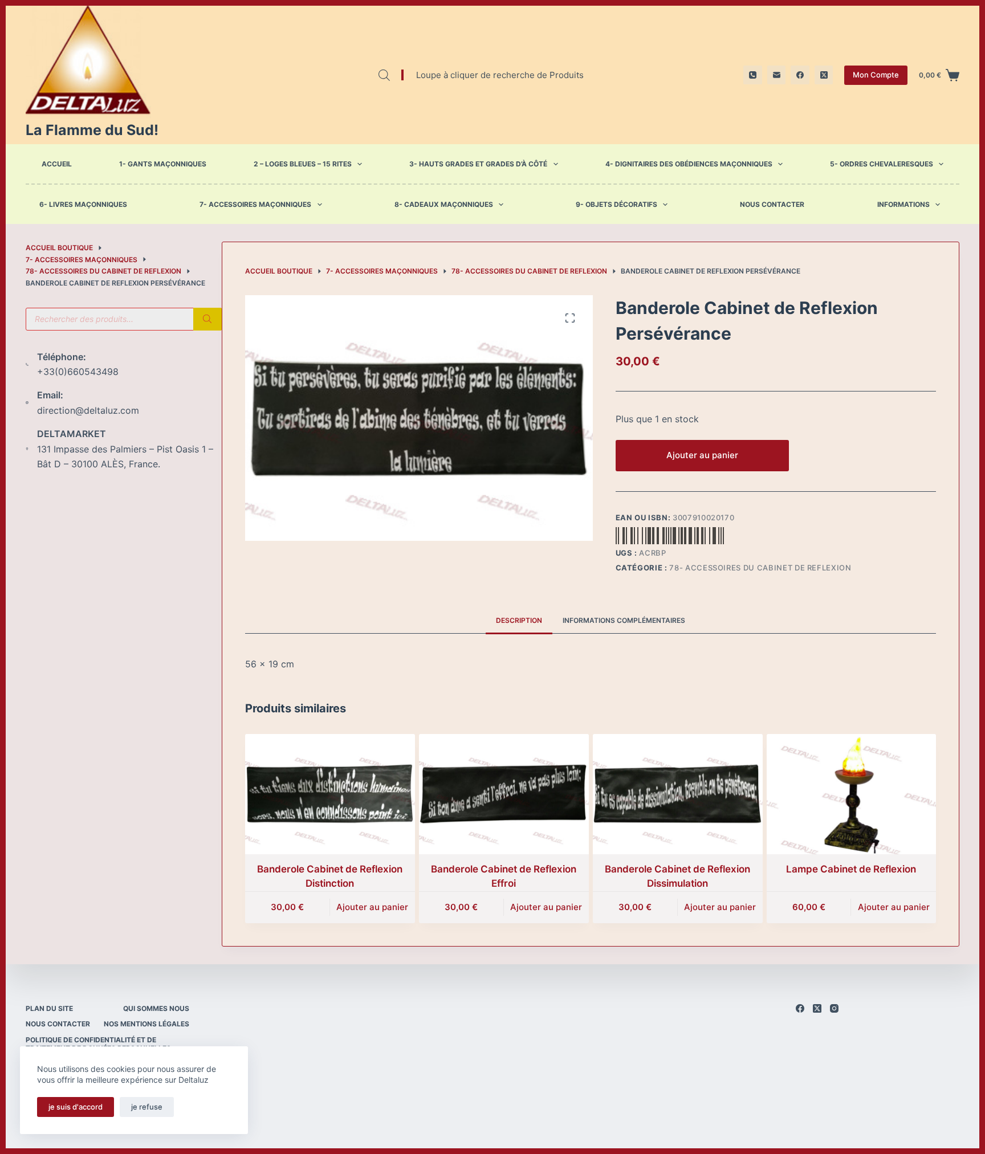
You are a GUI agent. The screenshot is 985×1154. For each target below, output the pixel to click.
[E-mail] (776, 75)
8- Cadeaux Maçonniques (443, 205)
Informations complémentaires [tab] (624, 620)
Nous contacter (772, 205)
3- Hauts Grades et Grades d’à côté (478, 164)
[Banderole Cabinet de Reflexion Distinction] (330, 794)
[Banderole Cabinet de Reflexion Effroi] (504, 794)
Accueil (57, 164)
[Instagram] (834, 1008)
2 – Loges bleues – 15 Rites (303, 164)
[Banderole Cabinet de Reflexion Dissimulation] (678, 794)
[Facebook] (800, 75)
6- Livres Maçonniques (83, 205)
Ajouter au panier (702, 455)
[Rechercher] (207, 319)
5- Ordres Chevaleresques (881, 164)
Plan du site (49, 1008)
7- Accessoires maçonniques (255, 205)
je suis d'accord (75, 1106)
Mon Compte (876, 74)
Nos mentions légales (146, 1024)
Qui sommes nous (156, 1008)
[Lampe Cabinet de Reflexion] (852, 794)
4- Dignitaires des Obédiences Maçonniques (688, 164)
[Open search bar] (384, 75)
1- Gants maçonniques (162, 164)
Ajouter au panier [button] (372, 907)
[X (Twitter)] (824, 75)
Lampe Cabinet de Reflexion (851, 869)
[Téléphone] (752, 75)
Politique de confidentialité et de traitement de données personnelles (98, 1044)
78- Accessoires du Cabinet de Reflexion (760, 567)
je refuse (146, 1106)
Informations (903, 205)
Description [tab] (519, 620)
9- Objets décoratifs (616, 205)
